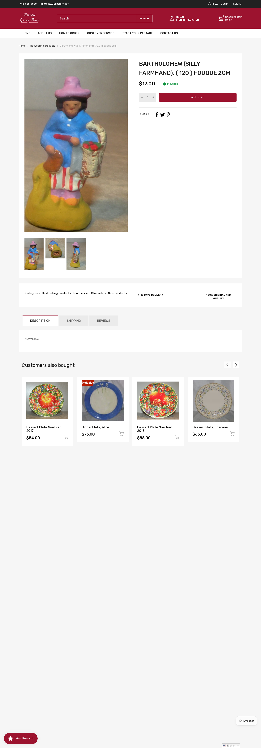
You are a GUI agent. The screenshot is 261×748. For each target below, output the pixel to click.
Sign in (224, 4)
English (230, 745)
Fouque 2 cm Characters (89, 293)
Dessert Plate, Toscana (210, 427)
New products (117, 293)
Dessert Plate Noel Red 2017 (43, 429)
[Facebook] (157, 114)
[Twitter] (162, 114)
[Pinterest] (168, 114)
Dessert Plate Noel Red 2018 (154, 429)
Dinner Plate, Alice (95, 427)
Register (237, 4)
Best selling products (56, 293)
